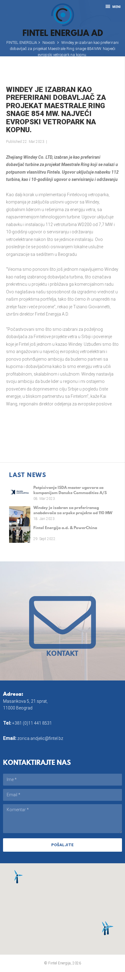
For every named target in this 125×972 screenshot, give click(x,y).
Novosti (48, 42)
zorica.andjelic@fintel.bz (40, 738)
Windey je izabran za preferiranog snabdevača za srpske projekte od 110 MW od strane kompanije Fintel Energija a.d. (72, 510)
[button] (17, 876)
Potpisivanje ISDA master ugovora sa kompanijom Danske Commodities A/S (70, 490)
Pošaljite (62, 845)
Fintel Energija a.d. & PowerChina (65, 527)
